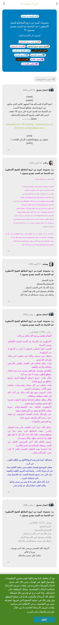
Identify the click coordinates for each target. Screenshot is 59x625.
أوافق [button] (44, 619)
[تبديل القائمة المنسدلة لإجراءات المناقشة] (3, 3)
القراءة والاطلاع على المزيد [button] (40, 611)
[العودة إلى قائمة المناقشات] (56, 3)
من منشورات (30, 3)
